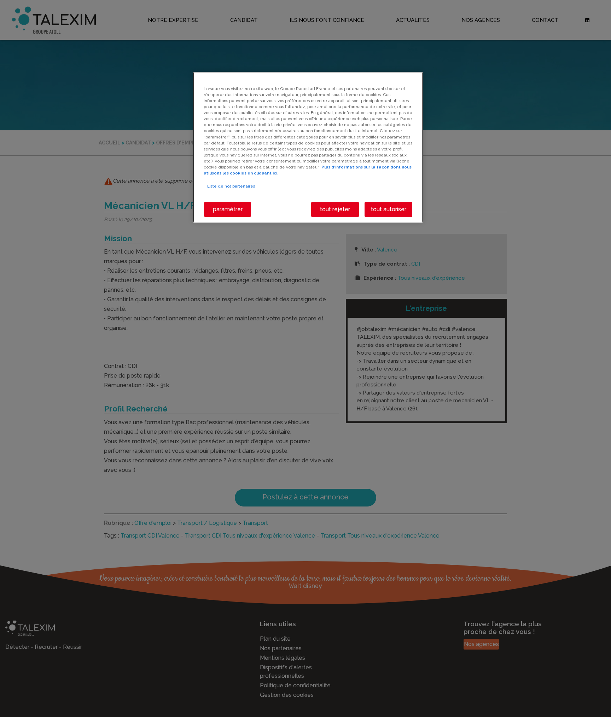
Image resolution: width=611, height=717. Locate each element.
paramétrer (228, 209)
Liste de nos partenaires (231, 186)
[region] (308, 147)
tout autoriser (388, 209)
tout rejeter (335, 209)
